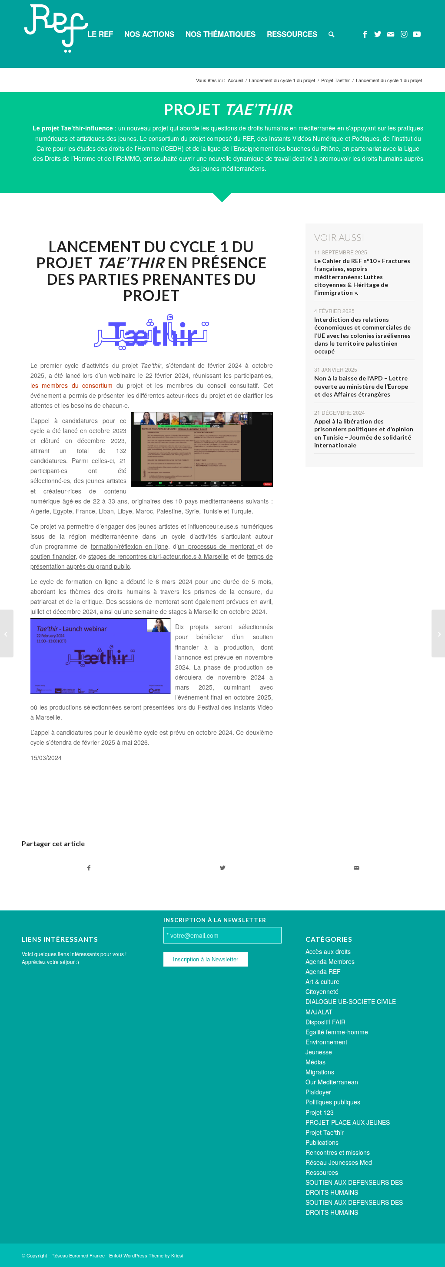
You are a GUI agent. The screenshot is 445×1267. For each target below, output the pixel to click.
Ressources (322, 1172)
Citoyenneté (322, 991)
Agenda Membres (330, 961)
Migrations (320, 1071)
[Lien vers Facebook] (364, 33)
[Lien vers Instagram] (403, 33)
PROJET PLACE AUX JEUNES (348, 1122)
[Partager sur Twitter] (222, 868)
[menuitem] (100, 34)
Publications (322, 1142)
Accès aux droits (328, 951)
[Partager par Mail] (356, 868)
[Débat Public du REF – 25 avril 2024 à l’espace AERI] (438, 633)
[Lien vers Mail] (390, 33)
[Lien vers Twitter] (377, 33)
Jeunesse (319, 1051)
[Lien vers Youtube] (416, 33)
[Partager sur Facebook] (89, 868)
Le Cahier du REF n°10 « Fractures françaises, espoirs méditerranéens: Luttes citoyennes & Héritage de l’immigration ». (362, 276)
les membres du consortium (71, 385)
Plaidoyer (318, 1091)
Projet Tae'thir (325, 1132)
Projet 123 (320, 1112)
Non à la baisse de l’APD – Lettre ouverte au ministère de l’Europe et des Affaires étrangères (361, 385)
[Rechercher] (331, 34)
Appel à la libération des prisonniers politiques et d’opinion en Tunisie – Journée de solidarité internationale (363, 433)
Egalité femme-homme (337, 1031)
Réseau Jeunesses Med (339, 1162)
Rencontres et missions (338, 1152)
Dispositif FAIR (325, 1021)
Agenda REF (323, 971)
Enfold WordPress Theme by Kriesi (146, 1255)
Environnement (326, 1041)
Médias (315, 1061)
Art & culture (322, 981)
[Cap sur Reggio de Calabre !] (6, 633)
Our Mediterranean (332, 1081)
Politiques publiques (333, 1101)
